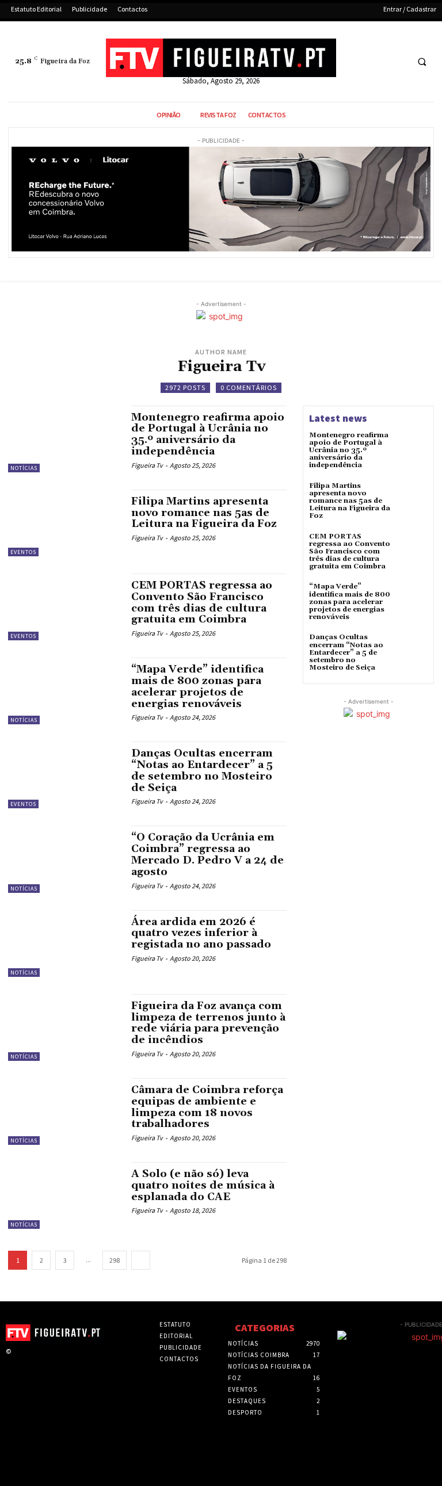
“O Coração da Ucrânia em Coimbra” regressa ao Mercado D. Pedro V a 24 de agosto (207, 854)
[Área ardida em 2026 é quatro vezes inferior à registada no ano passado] (64, 943)
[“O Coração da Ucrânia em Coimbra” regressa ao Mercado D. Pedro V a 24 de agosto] (64, 859)
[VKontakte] (72, 1361)
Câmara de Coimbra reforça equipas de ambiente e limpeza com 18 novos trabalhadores (207, 1106)
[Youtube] (397, 62)
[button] (421, 62)
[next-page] (140, 1260)
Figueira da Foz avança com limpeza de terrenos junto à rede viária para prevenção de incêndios (208, 1022)
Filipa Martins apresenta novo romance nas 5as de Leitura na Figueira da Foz (204, 513)
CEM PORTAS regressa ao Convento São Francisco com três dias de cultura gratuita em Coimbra (201, 602)
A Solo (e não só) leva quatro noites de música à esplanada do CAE (203, 1185)
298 (114, 1260)
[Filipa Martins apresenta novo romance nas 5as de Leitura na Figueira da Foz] (64, 523)
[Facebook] (354, 62)
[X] (375, 62)
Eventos (23, 552)
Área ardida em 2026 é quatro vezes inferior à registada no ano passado (201, 933)
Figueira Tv (147, 465)
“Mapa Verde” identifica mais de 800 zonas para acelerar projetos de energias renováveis (197, 686)
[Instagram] (35, 1361)
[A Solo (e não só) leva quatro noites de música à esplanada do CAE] (64, 1195)
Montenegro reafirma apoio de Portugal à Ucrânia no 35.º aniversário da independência (207, 434)
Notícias (23, 468)
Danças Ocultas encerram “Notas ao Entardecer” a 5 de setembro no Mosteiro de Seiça (202, 770)
